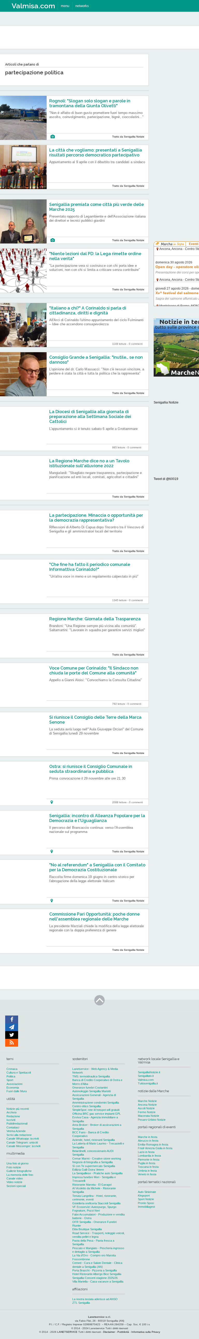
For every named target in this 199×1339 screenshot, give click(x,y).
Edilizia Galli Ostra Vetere (88, 1169)
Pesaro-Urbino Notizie (152, 1119)
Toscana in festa (148, 1166)
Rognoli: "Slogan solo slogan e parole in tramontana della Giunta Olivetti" (89, 103)
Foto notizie (13, 1167)
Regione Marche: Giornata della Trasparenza (95, 618)
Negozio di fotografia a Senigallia (92, 1162)
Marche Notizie (147, 1101)
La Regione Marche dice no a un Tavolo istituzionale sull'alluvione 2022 (89, 463)
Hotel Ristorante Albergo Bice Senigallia (96, 1274)
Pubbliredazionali (16, 1123)
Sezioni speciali (16, 1185)
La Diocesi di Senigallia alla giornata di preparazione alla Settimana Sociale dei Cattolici (90, 416)
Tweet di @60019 (166, 479)
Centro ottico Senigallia (86, 1106)
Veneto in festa (147, 1174)
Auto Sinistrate (147, 1191)
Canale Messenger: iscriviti (23, 1146)
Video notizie (14, 1182)
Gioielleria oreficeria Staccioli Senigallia (96, 1203)
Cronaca (11, 1068)
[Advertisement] (176, 132)
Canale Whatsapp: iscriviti (22, 1138)
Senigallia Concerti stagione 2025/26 (95, 1277)
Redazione (13, 1116)
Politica (10, 1076)
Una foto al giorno (17, 1163)
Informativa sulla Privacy (145, 1331)
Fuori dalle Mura (16, 1091)
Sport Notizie (146, 1199)
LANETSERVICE (67, 1331)
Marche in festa (147, 1137)
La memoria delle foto (19, 1174)
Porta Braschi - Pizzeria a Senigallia (94, 1270)
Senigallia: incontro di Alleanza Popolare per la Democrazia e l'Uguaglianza (97, 818)
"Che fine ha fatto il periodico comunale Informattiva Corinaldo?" (89, 567)
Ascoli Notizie (146, 1108)
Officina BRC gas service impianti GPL (96, 1113)
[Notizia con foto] (53, 136)
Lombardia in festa (149, 1155)
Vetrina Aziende (16, 1131)
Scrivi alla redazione (19, 1134)
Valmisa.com (146, 1079)
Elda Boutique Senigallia (87, 1229)
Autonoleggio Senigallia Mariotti (91, 1091)
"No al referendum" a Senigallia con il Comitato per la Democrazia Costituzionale (97, 867)
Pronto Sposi (146, 1203)
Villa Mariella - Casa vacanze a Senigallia (97, 1281)
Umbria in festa (147, 1170)
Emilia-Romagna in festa (153, 1144)
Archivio (11, 1112)
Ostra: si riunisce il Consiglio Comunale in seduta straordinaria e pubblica (90, 769)
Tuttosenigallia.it (148, 1083)
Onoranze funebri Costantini (90, 1087)
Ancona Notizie (147, 1104)
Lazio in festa (146, 1152)
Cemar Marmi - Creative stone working (96, 1158)
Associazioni (14, 1083)
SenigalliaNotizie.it (149, 1072)
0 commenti (136, 343)
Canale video (14, 1178)
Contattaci (12, 1127)
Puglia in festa (146, 1163)
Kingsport (144, 1195)
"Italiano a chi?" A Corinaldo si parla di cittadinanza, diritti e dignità (87, 310)
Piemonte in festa (148, 1159)
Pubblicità (123, 1331)
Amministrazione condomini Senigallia (95, 1102)
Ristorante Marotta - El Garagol (91, 1184)
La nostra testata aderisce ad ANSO (95, 1299)
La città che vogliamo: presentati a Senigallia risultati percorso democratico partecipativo (95, 152)
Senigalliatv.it (146, 1075)
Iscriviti (10, 1119)
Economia (12, 1087)
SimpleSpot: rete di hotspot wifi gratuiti (95, 1109)
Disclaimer (109, 1331)
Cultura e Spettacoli (18, 1072)
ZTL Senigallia (81, 1302)
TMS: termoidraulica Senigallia (91, 1076)
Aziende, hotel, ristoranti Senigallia (93, 1139)
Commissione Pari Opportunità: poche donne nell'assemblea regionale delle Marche (94, 917)
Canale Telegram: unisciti (22, 1142)
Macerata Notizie (148, 1115)
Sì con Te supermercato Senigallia (93, 1166)
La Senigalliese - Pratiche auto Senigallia (97, 1173)
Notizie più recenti (17, 1108)
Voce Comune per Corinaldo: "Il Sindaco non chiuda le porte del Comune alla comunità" (93, 670)
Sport (9, 1080)
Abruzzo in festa (148, 1140)
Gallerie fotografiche (19, 1170)
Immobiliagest (146, 1206)
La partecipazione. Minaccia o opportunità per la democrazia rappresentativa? (96, 518)
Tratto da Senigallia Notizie (128, 136)
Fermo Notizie (146, 1112)
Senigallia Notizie (166, 402)
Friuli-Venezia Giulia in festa (155, 1148)
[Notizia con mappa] (52, 802)
